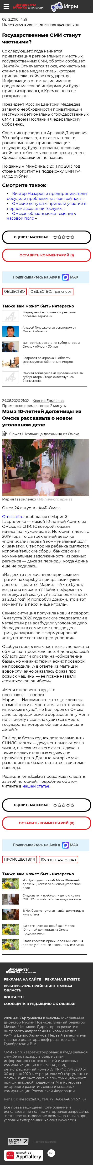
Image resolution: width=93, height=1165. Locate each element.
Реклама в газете (62, 979)
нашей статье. (36, 786)
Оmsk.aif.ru (13, 516)
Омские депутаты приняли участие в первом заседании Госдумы (46, 206)
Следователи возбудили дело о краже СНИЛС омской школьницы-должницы (52, 897)
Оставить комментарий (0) (46, 823)
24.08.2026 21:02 (15, 401)
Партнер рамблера (45, 1141)
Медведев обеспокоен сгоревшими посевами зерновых (49, 314)
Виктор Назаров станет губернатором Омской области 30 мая (51, 344)
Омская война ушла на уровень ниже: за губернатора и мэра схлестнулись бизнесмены (53, 376)
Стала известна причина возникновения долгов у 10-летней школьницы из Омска (53, 943)
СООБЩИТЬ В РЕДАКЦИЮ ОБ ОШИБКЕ (39, 1004)
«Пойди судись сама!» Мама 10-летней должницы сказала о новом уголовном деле (52, 884)
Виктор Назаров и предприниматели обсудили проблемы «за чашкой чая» (47, 196)
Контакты (14, 997)
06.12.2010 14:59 (14, 19)
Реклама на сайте (22, 979)
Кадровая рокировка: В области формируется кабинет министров (48, 359)
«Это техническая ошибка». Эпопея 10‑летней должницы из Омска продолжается (49, 929)
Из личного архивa (55, 499)
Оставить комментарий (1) (47, 255)
